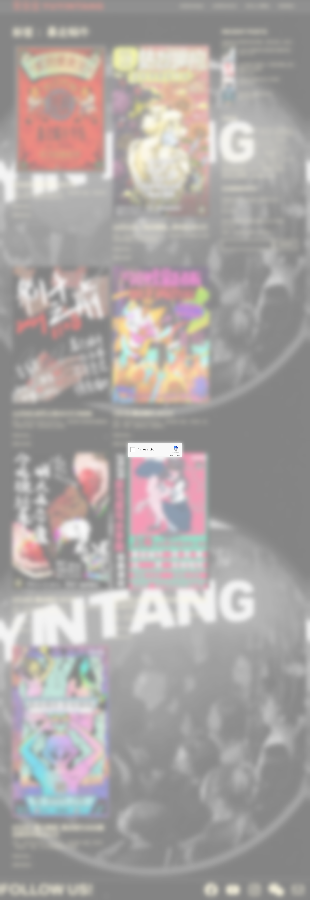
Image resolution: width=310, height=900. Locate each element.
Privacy (172, 455)
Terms (178, 455)
